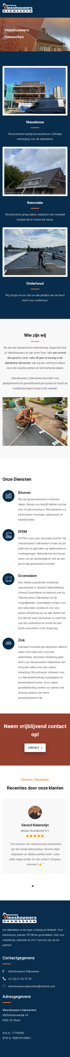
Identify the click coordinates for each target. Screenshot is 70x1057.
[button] (32, 886)
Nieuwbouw (35, 122)
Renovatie (35, 203)
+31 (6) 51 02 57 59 (18, 978)
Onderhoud (35, 283)
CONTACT (33, 747)
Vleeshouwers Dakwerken (21, 971)
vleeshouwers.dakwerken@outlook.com (30, 986)
